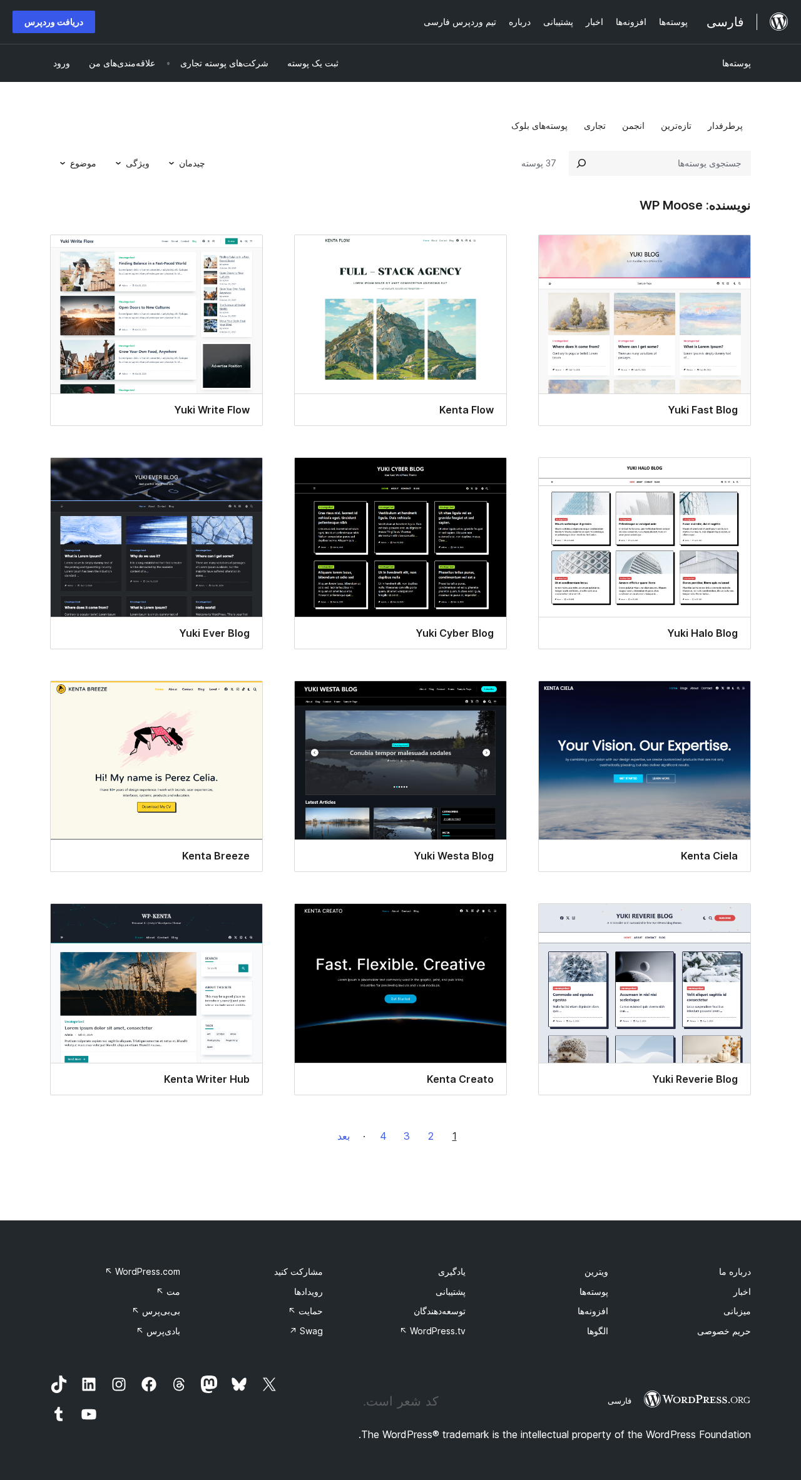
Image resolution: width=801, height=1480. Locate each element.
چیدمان (192, 163)
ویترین (596, 1271)
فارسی (619, 1401)
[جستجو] (581, 163)
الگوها (597, 1330)
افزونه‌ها (593, 1310)
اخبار (742, 1291)
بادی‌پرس (158, 1330)
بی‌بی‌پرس (155, 1310)
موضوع (83, 163)
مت (168, 1291)
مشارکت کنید (298, 1271)
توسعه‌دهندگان (440, 1310)
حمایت (305, 1310)
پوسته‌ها (736, 63)
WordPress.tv (432, 1330)
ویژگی (138, 163)
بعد (343, 1136)
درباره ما (735, 1271)
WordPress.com (142, 1271)
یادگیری (452, 1271)
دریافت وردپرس (53, 21)
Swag (306, 1330)
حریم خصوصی (724, 1330)
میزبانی (737, 1310)
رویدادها (308, 1291)
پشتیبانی (451, 1291)
